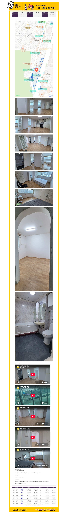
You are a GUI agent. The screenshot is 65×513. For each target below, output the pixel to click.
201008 (22, 497)
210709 (22, 501)
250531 (22, 500)
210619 (22, 490)
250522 (22, 503)
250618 (22, 495)
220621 (22, 498)
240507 (22, 489)
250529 (22, 493)
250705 (22, 492)
